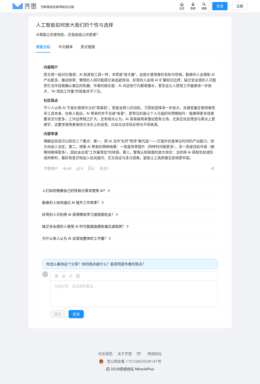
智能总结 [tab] (43, 46)
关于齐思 (125, 353)
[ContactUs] (139, 353)
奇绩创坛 (155, 353)
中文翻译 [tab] (65, 46)
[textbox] (134, 294)
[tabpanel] (130, 190)
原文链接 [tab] (88, 46)
